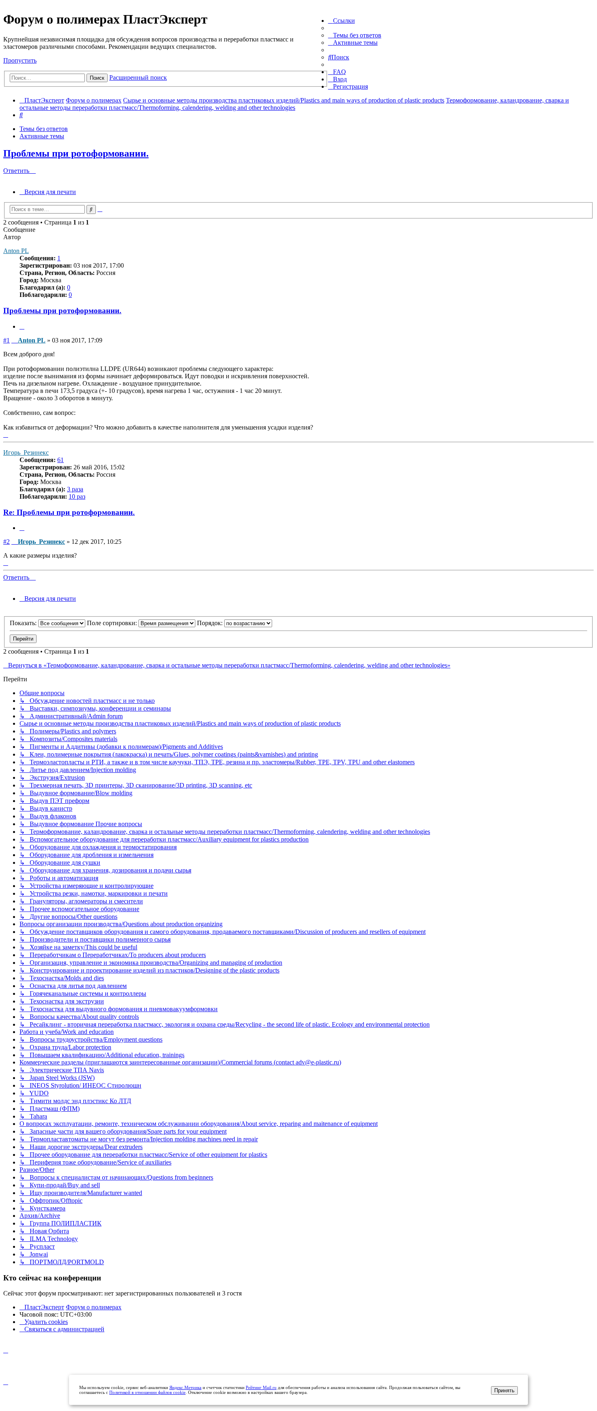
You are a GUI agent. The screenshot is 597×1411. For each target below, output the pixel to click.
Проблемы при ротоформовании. (76, 153)
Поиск (97, 78)
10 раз (77, 496)
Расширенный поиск (138, 77)
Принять (504, 1390)
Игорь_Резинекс (26, 452)
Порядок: (210, 622)
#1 (6, 340)
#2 (6, 541)
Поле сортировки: (112, 622)
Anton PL (16, 250)
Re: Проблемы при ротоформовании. (69, 512)
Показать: (24, 622)
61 (60, 459)
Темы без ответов (43, 128)
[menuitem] (354, 35)
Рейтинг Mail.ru (261, 1387)
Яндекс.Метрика (185, 1387)
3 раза (75, 489)
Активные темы (41, 136)
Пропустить (20, 60)
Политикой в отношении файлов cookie (147, 1392)
